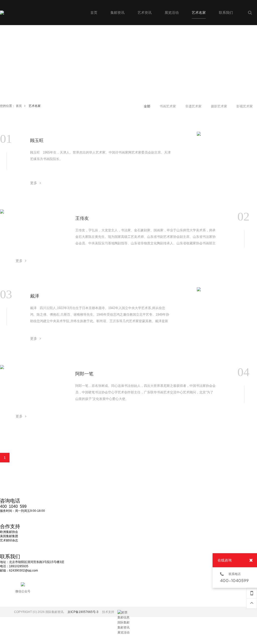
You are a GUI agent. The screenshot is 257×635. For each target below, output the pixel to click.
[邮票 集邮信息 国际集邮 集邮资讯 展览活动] (123, 612)
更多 (33, 183)
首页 (19, 106)
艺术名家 (35, 106)
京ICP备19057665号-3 (83, 612)
